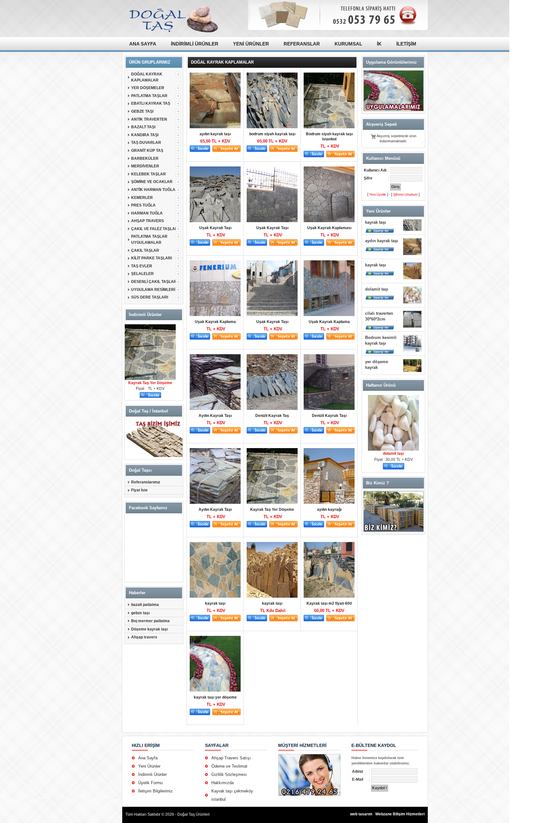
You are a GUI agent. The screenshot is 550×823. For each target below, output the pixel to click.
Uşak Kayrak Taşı (215, 228)
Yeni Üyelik (377, 194)
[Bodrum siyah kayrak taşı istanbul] (328, 100)
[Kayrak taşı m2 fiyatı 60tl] (328, 570)
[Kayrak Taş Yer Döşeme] (150, 325)
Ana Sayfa (148, 758)
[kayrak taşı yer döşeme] (214, 664)
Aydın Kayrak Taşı (215, 415)
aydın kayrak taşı (215, 134)
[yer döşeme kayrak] (412, 352)
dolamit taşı (376, 273)
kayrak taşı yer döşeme (215, 697)
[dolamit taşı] (412, 279)
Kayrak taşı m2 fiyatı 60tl (329, 603)
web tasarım (361, 814)
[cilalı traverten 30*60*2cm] (412, 303)
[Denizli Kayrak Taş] (271, 382)
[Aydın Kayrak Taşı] (214, 382)
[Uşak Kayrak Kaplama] (214, 288)
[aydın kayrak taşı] (214, 100)
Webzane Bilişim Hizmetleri (400, 814)
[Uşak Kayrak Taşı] (214, 194)
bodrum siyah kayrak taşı (272, 134)
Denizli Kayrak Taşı (329, 415)
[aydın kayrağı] (328, 476)
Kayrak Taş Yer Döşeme (150, 383)
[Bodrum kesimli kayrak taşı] (412, 327)
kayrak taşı (215, 603)
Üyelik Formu (150, 782)
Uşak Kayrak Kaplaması (329, 228)
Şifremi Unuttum (405, 194)
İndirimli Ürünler (152, 774)
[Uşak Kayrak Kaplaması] (328, 194)
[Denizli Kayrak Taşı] (328, 382)
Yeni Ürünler (149, 766)
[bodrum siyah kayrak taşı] (271, 100)
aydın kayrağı (329, 509)
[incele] (150, 394)
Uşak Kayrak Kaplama (215, 322)
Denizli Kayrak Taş (272, 415)
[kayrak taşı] (214, 570)
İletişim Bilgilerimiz (155, 791)
